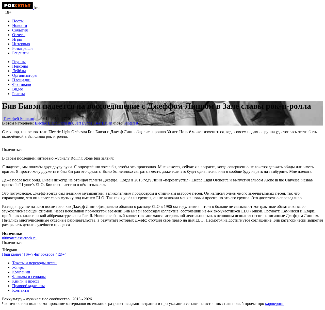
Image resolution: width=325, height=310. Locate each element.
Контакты (20, 290)
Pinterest (131, 123)
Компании (21, 272)
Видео (17, 89)
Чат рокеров (50, 254)
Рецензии (20, 53)
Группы (19, 61)
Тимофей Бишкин (18, 118)
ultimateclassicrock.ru (19, 238)
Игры (17, 39)
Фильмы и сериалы (29, 276)
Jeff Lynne (83, 123)
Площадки (21, 80)
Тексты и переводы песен (34, 263)
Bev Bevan (103, 123)
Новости (19, 25)
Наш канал (17, 254)
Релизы (18, 93)
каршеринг (274, 303)
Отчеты (18, 35)
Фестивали (21, 84)
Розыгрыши (22, 48)
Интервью (21, 44)
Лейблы (19, 71)
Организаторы (24, 75)
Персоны (20, 66)
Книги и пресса (25, 281)
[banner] (18, 8)
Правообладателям (28, 286)
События (20, 30)
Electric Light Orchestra (54, 123)
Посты (18, 21)
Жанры (18, 267)
